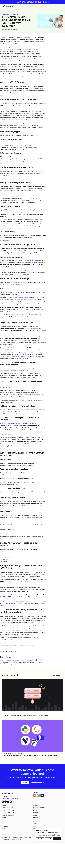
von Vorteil (24, 356)
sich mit (41, 272)
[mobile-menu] (61, 6)
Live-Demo (47, 2)
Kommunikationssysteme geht (8, 425)
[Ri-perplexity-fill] (42, 795)
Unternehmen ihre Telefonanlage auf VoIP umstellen (19, 373)
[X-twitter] (8, 802)
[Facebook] (5, 802)
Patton (4, 555)
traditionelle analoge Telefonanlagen (26, 297)
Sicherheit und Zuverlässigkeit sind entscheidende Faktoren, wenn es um (19, 423)
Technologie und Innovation (10, 14)
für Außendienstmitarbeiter (32, 354)
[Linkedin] (3, 802)
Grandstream (6, 557)
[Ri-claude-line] (34, 795)
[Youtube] (11, 802)
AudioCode (5, 561)
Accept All (57, 838)
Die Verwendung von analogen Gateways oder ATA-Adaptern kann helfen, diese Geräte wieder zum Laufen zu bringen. (23, 603)
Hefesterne (5, 559)
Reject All (49, 838)
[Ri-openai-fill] (38, 795)
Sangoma (5, 553)
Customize (40, 838)
